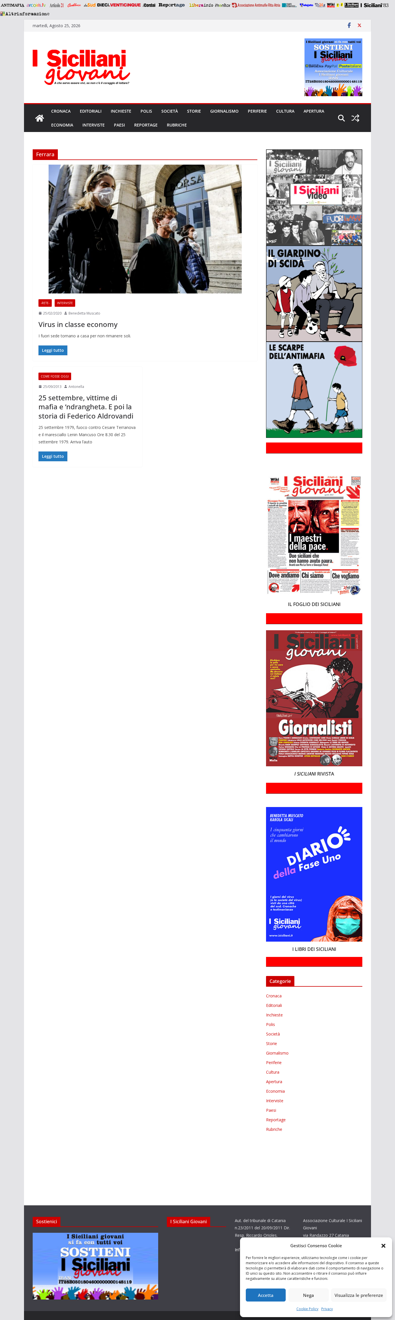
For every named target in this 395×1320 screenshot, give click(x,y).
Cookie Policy (307, 1308)
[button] (383, 1246)
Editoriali (90, 111)
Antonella (76, 386)
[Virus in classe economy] (145, 229)
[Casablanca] (74, 5)
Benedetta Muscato (84, 313)
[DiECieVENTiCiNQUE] (119, 5)
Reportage (146, 125)
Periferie (257, 111)
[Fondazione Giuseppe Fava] (340, 5)
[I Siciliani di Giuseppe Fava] (352, 5)
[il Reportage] (172, 5)
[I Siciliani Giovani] (40, 118)
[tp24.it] (320, 5)
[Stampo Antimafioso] (290, 5)
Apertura (314, 111)
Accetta (266, 1295)
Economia (62, 125)
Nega (308, 1295)
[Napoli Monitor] (222, 5)
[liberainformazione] (201, 5)
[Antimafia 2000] (12, 5)
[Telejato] (306, 5)
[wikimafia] (331, 5)
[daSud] (89, 5)
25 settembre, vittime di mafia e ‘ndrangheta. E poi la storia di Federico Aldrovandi (85, 406)
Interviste (93, 125)
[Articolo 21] (57, 5)
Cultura (285, 111)
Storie (194, 111)
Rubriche (177, 125)
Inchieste (121, 111)
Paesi (119, 125)
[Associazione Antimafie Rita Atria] (256, 5)
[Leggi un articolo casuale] (355, 118)
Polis (146, 111)
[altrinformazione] (24, 13)
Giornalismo (224, 111)
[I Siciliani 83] (374, 5)
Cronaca (61, 111)
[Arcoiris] (36, 5)
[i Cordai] (149, 5)
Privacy (327, 1308)
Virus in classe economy (77, 324)
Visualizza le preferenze (359, 1295)
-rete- (45, 303)
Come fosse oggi (55, 376)
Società (169, 111)
